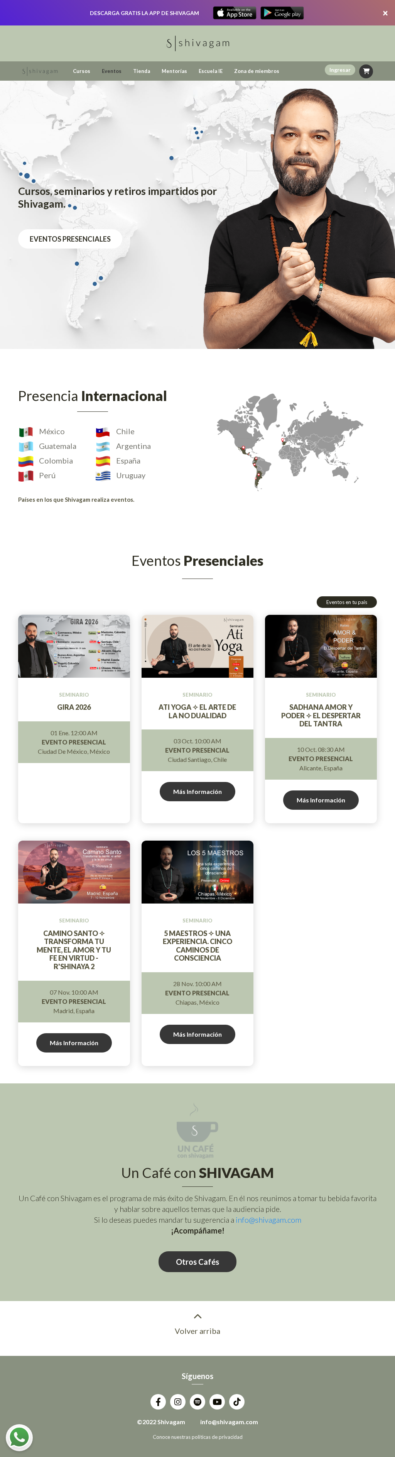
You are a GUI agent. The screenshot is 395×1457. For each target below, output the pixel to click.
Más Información (197, 791)
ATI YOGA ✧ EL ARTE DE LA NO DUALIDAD (197, 711)
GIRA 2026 (74, 707)
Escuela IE (211, 71)
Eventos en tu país (346, 602)
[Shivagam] (39, 71)
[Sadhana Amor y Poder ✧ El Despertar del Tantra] (321, 646)
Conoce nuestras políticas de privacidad (198, 1437)
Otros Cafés (197, 1261)
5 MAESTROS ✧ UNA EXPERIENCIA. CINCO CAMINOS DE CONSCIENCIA (197, 946)
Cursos (81, 71)
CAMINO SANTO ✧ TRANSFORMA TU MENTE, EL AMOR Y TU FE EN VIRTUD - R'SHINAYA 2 (74, 950)
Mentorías (174, 71)
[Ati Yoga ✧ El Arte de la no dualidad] (197, 646)
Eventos (112, 71)
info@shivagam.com (268, 1219)
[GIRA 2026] (74, 646)
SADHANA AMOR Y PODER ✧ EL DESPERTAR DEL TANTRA (321, 715)
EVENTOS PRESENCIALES (70, 239)
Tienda (141, 71)
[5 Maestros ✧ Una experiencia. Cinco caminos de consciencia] (197, 872)
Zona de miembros (256, 71)
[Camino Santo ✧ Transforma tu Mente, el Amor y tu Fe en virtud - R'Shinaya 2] (74, 872)
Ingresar (340, 69)
